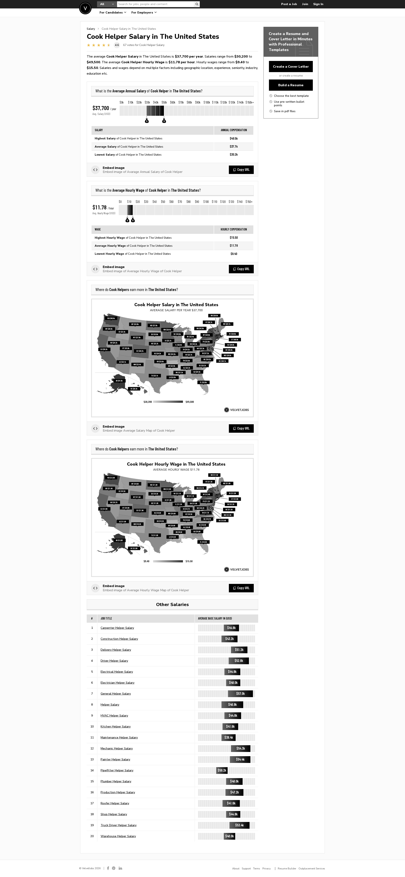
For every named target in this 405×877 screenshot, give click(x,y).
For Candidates (112, 12)
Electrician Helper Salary (117, 682)
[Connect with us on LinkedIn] (121, 868)
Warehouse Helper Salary (118, 836)
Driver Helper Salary (114, 660)
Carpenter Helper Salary (117, 627)
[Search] (197, 4)
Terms (256, 868)
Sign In (318, 4)
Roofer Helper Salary (115, 803)
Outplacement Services (311, 868)
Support (246, 868)
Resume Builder (287, 868)
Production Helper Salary (118, 792)
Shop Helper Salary (114, 814)
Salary (91, 28)
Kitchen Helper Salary (116, 726)
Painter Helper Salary (115, 759)
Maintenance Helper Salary (119, 737)
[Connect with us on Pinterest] (114, 868)
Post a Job (289, 4)
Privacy (266, 868)
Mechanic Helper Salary (117, 748)
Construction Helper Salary (119, 638)
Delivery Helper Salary (116, 649)
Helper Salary (110, 704)
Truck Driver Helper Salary (118, 825)
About (235, 868)
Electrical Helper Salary (117, 671)
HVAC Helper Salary (114, 715)
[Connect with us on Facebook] (108, 868)
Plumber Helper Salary (116, 781)
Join (305, 4)
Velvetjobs (85, 8)
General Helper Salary (116, 693)
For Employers (142, 12)
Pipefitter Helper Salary (117, 770)
